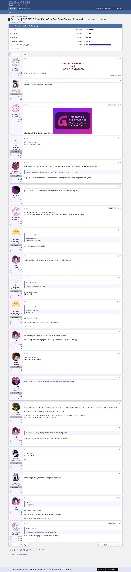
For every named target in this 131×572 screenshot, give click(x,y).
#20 (120, 523)
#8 (120, 230)
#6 (120, 186)
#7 (120, 208)
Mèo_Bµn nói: (30, 283)
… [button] (16, 54)
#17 (120, 449)
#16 (120, 427)
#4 (120, 138)
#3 (120, 105)
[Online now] (16, 145)
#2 (120, 80)
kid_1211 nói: (30, 528)
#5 (120, 162)
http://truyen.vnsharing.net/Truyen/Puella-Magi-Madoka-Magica (42, 322)
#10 (120, 278)
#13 (120, 353)
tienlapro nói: (30, 235)
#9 (120, 256)
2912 (20, 54)
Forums (13, 8)
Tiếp (25, 54)
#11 (120, 302)
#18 (120, 473)
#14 (120, 377)
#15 (120, 403)
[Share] (118, 59)
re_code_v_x (14, 22)
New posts (11, 12)
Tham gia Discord (24, 8)
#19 (120, 498)
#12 (120, 331)
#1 (120, 59)
